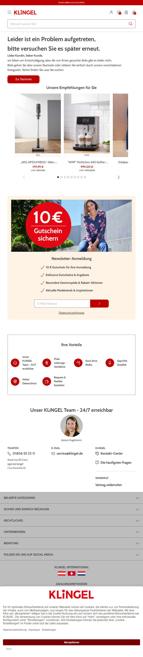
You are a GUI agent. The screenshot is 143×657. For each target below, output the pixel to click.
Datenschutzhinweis (71, 313)
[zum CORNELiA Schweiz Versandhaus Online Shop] (71, 573)
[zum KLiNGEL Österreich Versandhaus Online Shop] (62, 573)
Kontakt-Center (112, 453)
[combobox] (71, 23)
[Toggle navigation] (9, 12)
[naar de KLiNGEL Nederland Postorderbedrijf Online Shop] (81, 573)
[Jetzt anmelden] (99, 304)
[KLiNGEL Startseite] (25, 12)
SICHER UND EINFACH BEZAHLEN (26, 509)
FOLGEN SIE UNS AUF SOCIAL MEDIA (28, 554)
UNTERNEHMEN (14, 532)
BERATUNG (11, 543)
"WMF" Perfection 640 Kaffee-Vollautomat (87, 162)
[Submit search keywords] (131, 23)
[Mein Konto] (111, 12)
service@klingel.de (70, 453)
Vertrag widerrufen (108, 485)
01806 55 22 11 (24, 453)
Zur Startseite (23, 79)
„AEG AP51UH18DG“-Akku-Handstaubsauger (38, 162)
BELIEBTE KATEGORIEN (19, 498)
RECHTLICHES (13, 520)
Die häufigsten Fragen (116, 463)
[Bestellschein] (126, 12)
